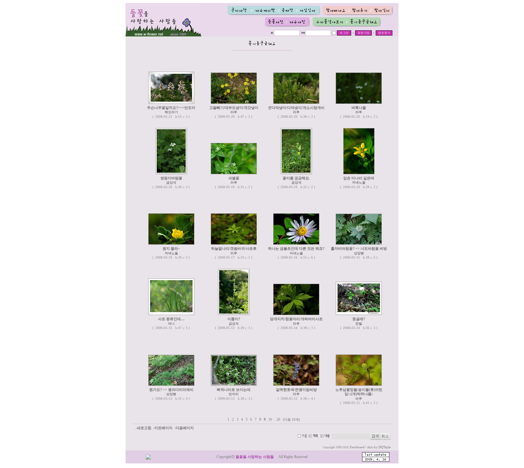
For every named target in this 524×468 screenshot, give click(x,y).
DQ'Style (384, 447)
